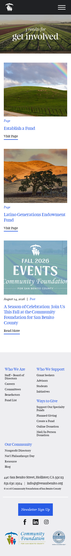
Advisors (42, 380)
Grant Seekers (45, 375)
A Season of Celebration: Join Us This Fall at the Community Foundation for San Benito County (34, 315)
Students (42, 386)
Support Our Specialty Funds (51, 408)
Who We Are (15, 369)
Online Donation (48, 426)
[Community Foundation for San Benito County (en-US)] (9, 7)
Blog (8, 466)
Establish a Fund (19, 128)
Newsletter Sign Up (35, 509)
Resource (11, 461)
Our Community (18, 444)
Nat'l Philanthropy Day (19, 456)
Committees (13, 389)
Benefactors (12, 394)
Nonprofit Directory (18, 450)
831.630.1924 (13, 483)
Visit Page (11, 136)
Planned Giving (47, 415)
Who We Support (51, 369)
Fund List (11, 400)
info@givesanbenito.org (45, 483)
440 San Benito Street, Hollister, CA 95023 (34, 477)
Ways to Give (47, 401)
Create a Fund (46, 421)
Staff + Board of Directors (14, 376)
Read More (12, 330)
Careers (10, 384)
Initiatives (43, 391)
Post (32, 299)
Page (7, 121)
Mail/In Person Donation (46, 433)
